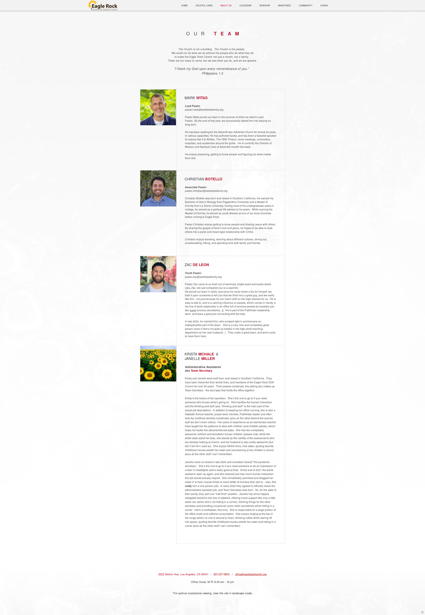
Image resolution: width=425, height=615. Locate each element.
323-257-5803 (221, 574)
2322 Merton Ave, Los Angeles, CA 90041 (183, 574)
